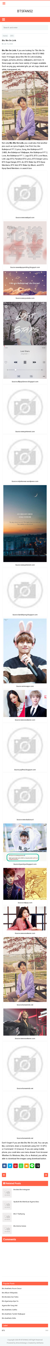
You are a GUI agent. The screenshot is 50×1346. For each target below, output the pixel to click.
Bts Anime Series (19, 1226)
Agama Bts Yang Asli (9, 1305)
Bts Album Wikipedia (9, 1293)
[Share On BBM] (37, 1165)
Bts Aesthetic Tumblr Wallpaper (13, 1314)
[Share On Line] (32, 1165)
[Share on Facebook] (4, 1165)
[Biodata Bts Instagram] (25, 1187)
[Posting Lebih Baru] (4, 1175)
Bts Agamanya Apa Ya (10, 1301)
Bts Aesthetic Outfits (9, 1310)
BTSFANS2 (25, 1340)
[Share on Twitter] (10, 1165)
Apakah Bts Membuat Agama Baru (26, 1202)
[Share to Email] (26, 1165)
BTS (3, 1330)
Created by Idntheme (35, 1343)
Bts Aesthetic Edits (9, 1318)
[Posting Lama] (46, 1175)
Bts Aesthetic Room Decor (12, 1288)
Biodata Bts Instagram (21, 1189)
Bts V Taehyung (19, 1214)
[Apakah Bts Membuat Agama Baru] (25, 1199)
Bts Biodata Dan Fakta (10, 1297)
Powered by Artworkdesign (17, 1343)
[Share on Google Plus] (15, 1165)
